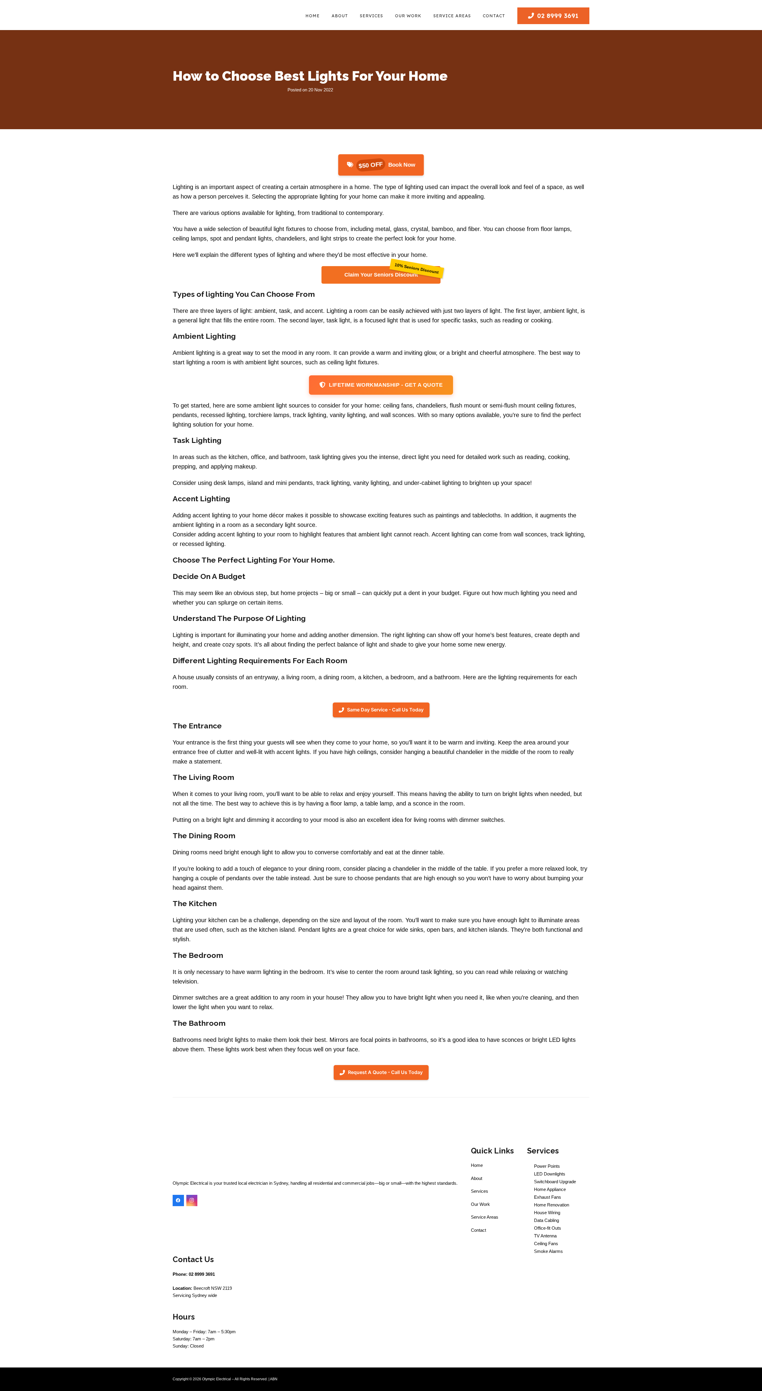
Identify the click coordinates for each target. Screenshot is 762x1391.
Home (477, 1165)
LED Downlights (549, 1173)
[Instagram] (192, 1200)
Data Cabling (546, 1220)
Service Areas (484, 1217)
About (476, 1178)
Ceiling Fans (545, 1243)
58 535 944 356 (291, 1379)
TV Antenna (545, 1235)
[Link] (215, 16)
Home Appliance (550, 1189)
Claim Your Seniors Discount (381, 275)
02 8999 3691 (202, 1274)
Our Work (480, 1204)
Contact (478, 1230)
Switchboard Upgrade (554, 1181)
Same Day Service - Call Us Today (385, 710)
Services (479, 1191)
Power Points (546, 1166)
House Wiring (546, 1212)
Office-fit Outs (547, 1228)
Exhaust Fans (547, 1197)
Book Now (386, 164)
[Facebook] (178, 1200)
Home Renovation (551, 1204)
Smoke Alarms (548, 1251)
